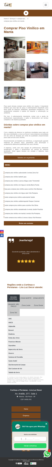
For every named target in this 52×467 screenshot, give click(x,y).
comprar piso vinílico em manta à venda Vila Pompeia (22, 213)
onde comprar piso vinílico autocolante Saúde (20, 197)
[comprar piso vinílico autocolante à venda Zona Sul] (15, 47)
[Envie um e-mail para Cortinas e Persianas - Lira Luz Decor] (26, 13)
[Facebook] (2, 235)
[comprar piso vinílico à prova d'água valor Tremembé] (15, 70)
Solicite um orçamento (26, 158)
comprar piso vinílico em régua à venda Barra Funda (22, 185)
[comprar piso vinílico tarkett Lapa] (37, 47)
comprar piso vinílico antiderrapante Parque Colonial (22, 201)
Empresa (26, 415)
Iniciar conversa (30, 446)
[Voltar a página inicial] (8, 4)
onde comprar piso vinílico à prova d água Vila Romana (23, 217)
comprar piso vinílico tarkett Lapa (15, 177)
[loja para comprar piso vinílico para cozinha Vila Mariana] (15, 93)
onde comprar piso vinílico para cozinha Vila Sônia (21, 205)
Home (26, 409)
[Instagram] (2, 232)
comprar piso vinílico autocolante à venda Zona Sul (21, 173)
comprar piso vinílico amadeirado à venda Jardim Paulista (24, 209)
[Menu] (46, 5)
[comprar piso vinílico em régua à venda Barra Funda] (37, 70)
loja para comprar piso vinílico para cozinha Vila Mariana (23, 189)
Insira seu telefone (30, 434)
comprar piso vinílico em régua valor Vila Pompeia (21, 193)
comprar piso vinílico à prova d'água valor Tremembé (22, 181)
